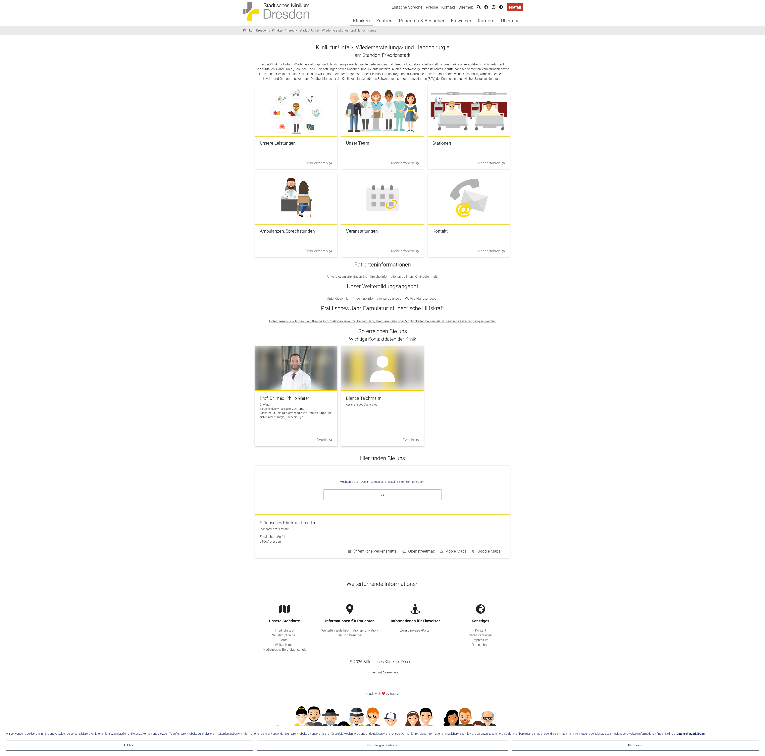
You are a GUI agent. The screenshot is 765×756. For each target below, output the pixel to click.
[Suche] (479, 7)
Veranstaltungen (480, 635)
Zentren (384, 21)
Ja (382, 494)
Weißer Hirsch (284, 645)
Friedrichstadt (284, 630)
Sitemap (465, 7)
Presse (432, 7)
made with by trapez (382, 694)
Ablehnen (129, 745)
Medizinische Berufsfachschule (284, 649)
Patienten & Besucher (421, 21)
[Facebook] (486, 7)
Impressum (480, 640)
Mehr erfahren (316, 163)
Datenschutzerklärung (691, 733)
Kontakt (448, 7)
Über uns (510, 21)
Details (322, 440)
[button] (485, 552)
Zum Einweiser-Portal (415, 630)
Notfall (515, 7)
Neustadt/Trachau (284, 635)
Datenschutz (480, 645)
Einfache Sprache (407, 7)
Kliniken (361, 21)
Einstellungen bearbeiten (382, 745)
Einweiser (461, 21)
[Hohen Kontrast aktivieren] (501, 7)
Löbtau (284, 640)
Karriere (486, 21)
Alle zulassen (635, 745)
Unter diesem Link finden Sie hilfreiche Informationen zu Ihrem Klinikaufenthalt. (382, 276)
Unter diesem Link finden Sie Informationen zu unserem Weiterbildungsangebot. (382, 298)
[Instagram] (493, 7)
